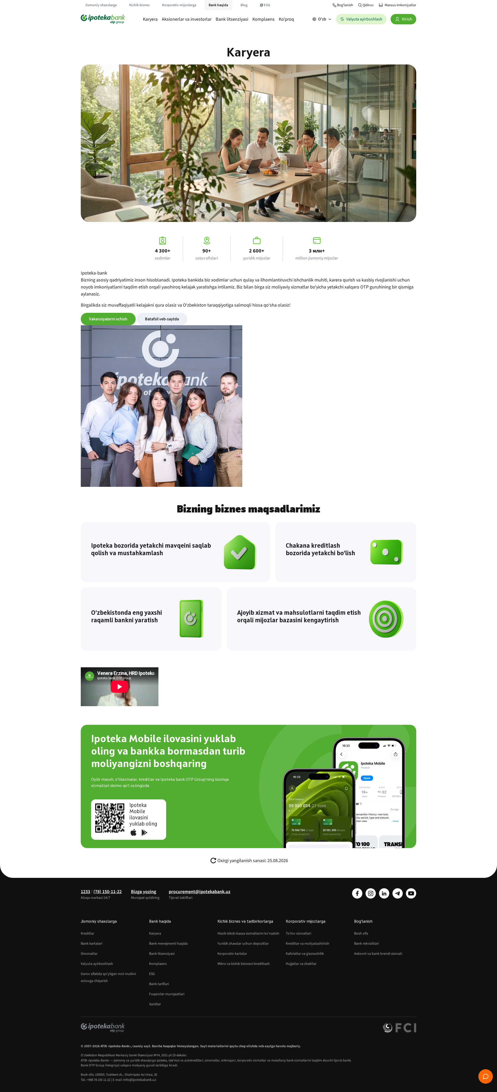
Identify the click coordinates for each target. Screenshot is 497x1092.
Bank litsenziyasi (232, 19)
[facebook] (357, 893)
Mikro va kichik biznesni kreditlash (243, 963)
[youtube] (411, 893)
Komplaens (263, 19)
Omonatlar (89, 953)
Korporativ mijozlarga (179, 5)
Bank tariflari (159, 984)
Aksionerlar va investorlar (186, 19)
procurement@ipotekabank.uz (199, 891)
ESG (267, 5)
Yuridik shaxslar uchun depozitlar (243, 943)
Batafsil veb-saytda (162, 319)
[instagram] (371, 893)
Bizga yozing (143, 891)
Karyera (150, 19)
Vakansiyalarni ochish (108, 319)
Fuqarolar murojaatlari (166, 994)
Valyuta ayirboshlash (97, 963)
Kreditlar (87, 933)
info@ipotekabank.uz (139, 1079)
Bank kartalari (91, 943)
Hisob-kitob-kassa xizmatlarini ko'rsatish (248, 933)
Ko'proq (286, 19)
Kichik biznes (139, 5)
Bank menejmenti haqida (168, 943)
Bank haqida (218, 5)
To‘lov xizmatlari (298, 933)
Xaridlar (155, 1004)
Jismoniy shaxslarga (101, 5)
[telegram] (397, 893)
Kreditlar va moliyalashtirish (307, 943)
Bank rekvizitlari (366, 943)
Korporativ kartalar (232, 953)
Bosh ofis (361, 933)
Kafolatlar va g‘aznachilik (305, 953)
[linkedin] (384, 893)
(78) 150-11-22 (107, 891)
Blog (243, 5)
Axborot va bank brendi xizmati (378, 953)
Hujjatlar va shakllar (301, 963)
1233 (85, 891)
